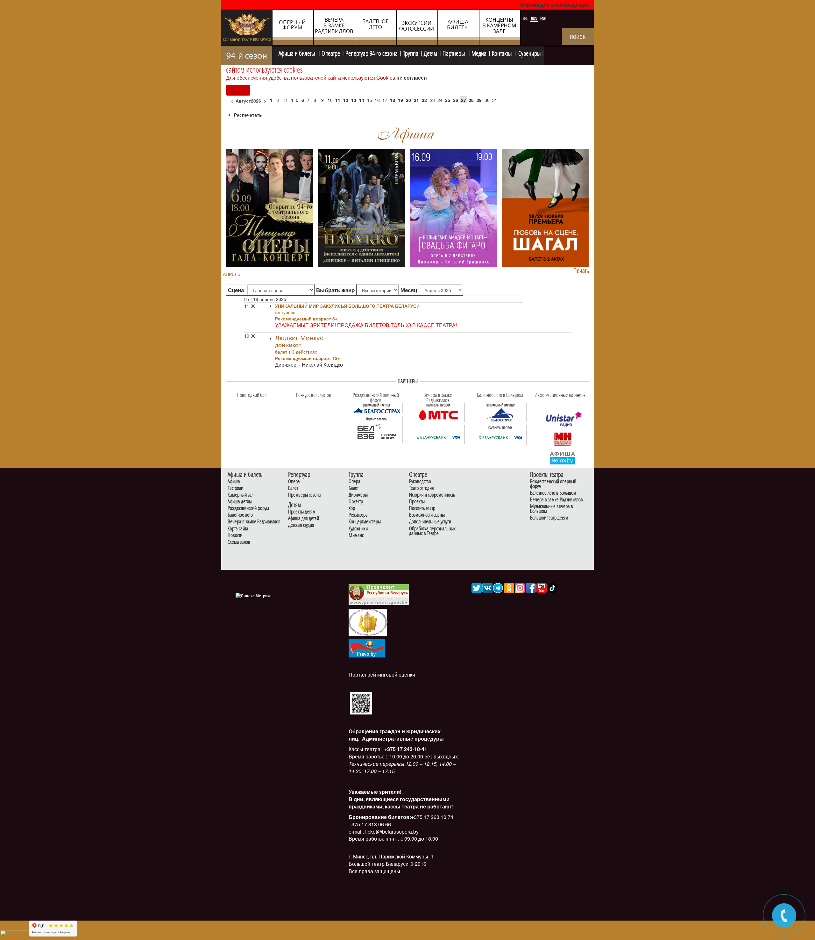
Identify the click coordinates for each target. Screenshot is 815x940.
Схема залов (239, 542)
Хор (352, 508)
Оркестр (356, 501)
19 (400, 100)
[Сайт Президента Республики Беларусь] (379, 594)
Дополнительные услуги (430, 521)
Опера (294, 481)
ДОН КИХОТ (288, 345)
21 (416, 100)
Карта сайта (238, 528)
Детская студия (301, 525)
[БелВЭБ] (376, 431)
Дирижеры (358, 494)
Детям (430, 52)
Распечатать (248, 114)
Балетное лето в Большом (553, 493)
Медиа (478, 52)
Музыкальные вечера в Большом (551, 508)
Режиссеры (358, 515)
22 (424, 100)
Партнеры (454, 52)
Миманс (356, 535)
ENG (543, 18)
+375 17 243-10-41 (405, 749)
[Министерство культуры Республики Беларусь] (368, 621)
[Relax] (563, 457)
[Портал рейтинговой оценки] (361, 702)
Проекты (417, 501)
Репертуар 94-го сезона (371, 52)
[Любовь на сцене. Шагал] (545, 207)
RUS (534, 18)
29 (479, 100)
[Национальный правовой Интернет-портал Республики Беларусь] (367, 647)
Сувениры (529, 52)
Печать (581, 270)
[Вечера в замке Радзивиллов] (438, 414)
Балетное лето (240, 515)
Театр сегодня (421, 488)
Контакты (502, 52)
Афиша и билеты (297, 52)
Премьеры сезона (304, 494)
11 (337, 100)
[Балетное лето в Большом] (500, 414)
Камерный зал (240, 494)
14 (361, 100)
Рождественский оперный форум (553, 484)
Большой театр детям (549, 517)
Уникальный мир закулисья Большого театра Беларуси (347, 306)
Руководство (420, 481)
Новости (235, 535)
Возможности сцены (427, 515)
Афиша (234, 481)
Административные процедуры (402, 738)
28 (471, 100)
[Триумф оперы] (269, 207)
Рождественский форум (248, 508)
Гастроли (235, 488)
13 (353, 100)
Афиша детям (240, 501)
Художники (358, 528)
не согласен (411, 77)
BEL (526, 18)
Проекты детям (301, 511)
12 (345, 100)
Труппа (410, 52)
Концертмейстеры (365, 521)
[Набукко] (361, 207)
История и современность (432, 494)
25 (447, 100)
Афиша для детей (303, 518)
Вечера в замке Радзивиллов (254, 521)
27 (463, 100)
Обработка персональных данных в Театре (432, 531)
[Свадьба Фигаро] (453, 207)
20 (408, 100)
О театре (331, 52)
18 (392, 100)
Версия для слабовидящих (554, 4)
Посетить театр (422, 508)
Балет (293, 488)
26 (455, 100)
